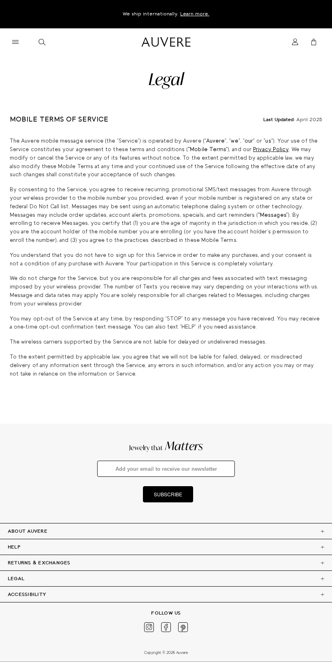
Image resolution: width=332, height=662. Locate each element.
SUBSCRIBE (168, 494)
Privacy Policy (271, 149)
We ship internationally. (166, 14)
